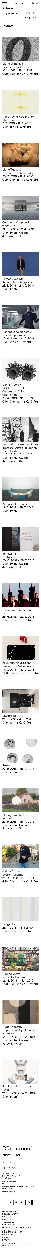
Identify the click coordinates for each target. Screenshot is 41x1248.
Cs (3, 1183)
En (5, 1183)
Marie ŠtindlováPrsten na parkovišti (15, 65)
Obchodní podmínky (9, 1192)
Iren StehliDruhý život (9, 555)
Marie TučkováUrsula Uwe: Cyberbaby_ (18, 171)
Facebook (5, 1238)
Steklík (7, 765)
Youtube (5, 1241)
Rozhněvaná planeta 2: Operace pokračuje (17, 333)
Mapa (4, 1220)
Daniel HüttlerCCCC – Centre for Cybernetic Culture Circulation (14, 389)
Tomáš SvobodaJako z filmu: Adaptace (17, 280)
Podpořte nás (32, 17)
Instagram (5, 1239)
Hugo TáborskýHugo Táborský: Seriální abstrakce (18, 1030)
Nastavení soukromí (9, 1182)
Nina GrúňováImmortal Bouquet (14, 975)
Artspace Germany (14, 504)
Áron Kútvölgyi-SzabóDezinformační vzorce (16, 664)
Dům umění (18, 3)
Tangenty (8, 924)
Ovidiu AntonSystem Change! (13, 873)
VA (13, 1245)
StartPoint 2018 (12, 715)
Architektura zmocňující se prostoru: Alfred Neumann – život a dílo (20, 448)
